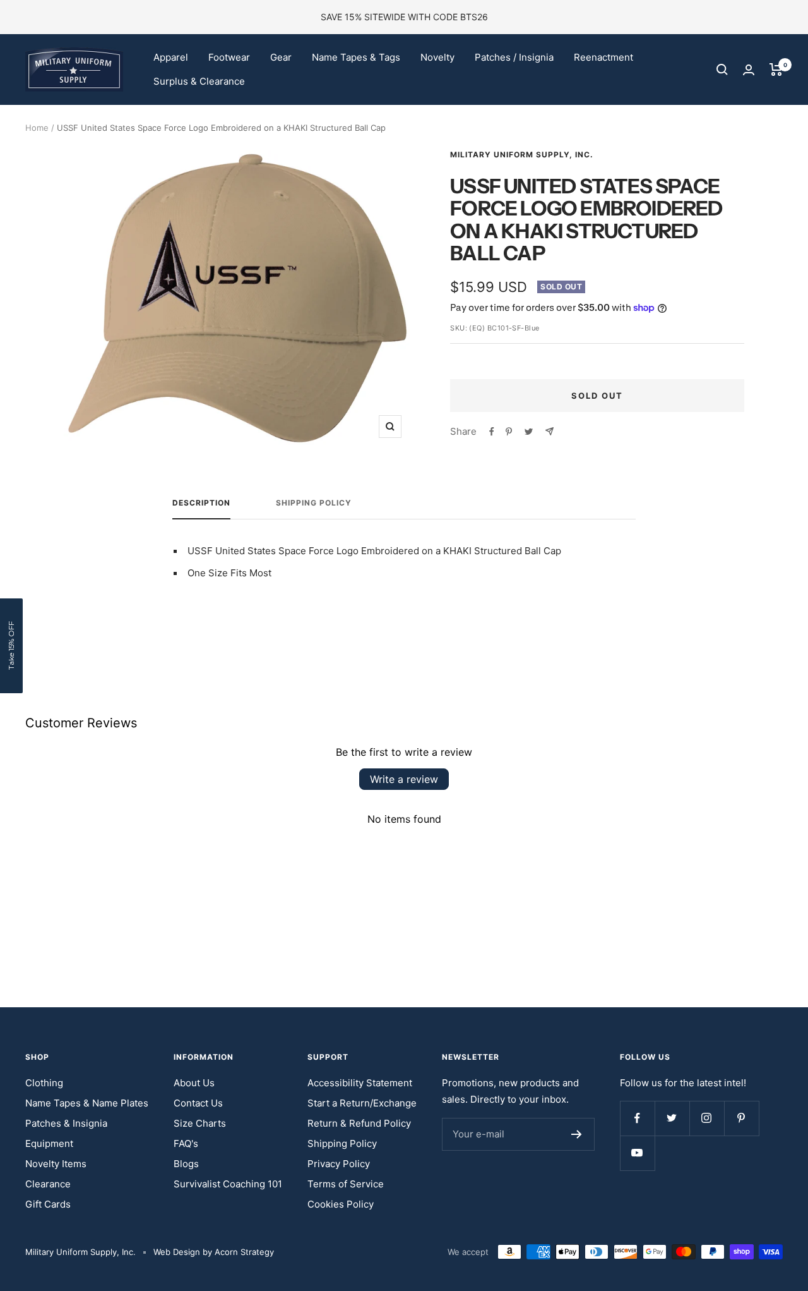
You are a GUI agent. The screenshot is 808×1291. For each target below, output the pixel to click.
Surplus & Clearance (199, 81)
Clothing (44, 1083)
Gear (281, 57)
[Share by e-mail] (549, 431)
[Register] (576, 1134)
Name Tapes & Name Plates (86, 1103)
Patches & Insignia (66, 1123)
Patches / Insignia (514, 57)
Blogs (186, 1164)
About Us (194, 1083)
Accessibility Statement (359, 1083)
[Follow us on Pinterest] (741, 1118)
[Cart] (776, 69)
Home (37, 128)
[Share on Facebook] (491, 431)
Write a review (404, 779)
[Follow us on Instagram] (706, 1118)
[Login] (748, 69)
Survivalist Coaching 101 (228, 1184)
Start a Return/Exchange (362, 1103)
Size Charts (200, 1123)
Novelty (437, 57)
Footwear (229, 57)
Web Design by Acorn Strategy (213, 1252)
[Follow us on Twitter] (672, 1118)
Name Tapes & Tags (356, 57)
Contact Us (198, 1103)
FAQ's (186, 1143)
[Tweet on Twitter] (528, 431)
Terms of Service (345, 1184)
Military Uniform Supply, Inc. (521, 154)
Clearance (48, 1184)
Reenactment (603, 57)
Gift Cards (48, 1204)
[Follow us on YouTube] (637, 1153)
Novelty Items (55, 1164)
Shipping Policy (314, 503)
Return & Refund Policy (359, 1123)
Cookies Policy (340, 1204)
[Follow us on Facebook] (637, 1118)
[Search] (722, 69)
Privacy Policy (338, 1164)
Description (201, 503)
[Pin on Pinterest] (509, 431)
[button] (11, 645)
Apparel (170, 57)
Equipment (49, 1143)
